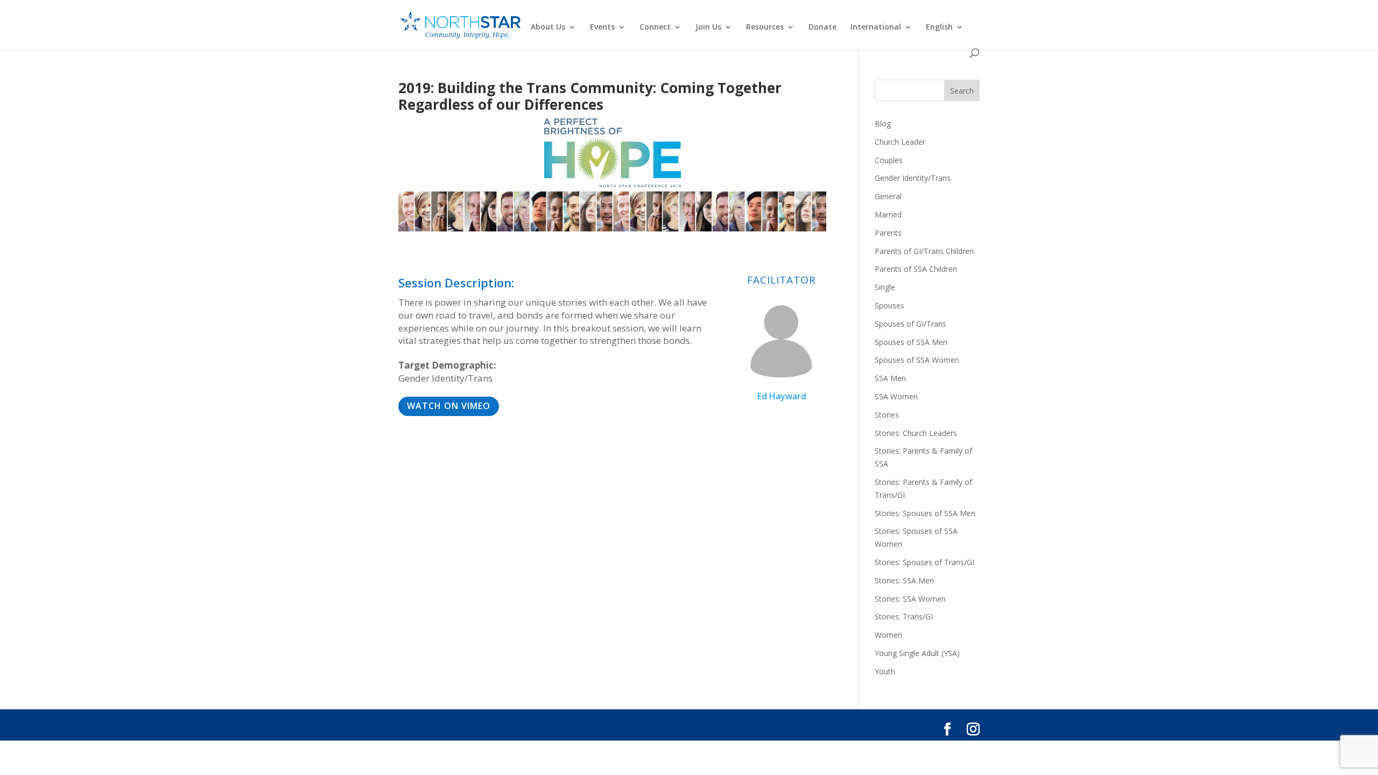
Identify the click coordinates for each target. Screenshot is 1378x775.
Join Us (708, 27)
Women (888, 635)
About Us (548, 27)
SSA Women (896, 396)
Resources (765, 27)
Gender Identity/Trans (913, 178)
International (875, 27)
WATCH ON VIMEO (448, 406)
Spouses (889, 305)
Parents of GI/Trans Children (924, 251)
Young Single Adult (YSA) (917, 653)
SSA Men (890, 378)
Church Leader (900, 142)
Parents (888, 233)
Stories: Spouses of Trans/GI (924, 562)
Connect (655, 27)
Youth (885, 671)
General (888, 196)
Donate (822, 27)
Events (602, 27)
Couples (889, 160)
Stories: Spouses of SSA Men (925, 513)
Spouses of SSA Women (917, 360)
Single (885, 287)
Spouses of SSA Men (911, 342)
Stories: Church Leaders (916, 433)
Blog (883, 123)
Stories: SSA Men (904, 580)
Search (962, 91)
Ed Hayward (781, 396)
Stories (887, 415)
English (939, 27)
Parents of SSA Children (916, 269)
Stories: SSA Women (910, 599)
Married (888, 214)
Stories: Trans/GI (904, 616)
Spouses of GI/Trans (910, 324)
